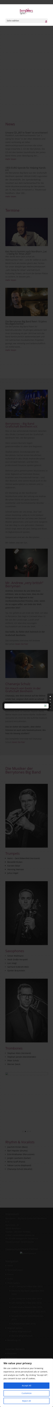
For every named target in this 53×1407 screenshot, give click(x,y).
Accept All (26, 1385)
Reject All (26, 1400)
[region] (26, 1383)
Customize (27, 1393)
